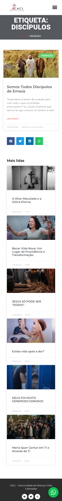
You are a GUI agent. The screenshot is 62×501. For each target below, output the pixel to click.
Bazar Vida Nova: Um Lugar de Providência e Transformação (28, 252)
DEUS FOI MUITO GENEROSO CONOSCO (27, 399)
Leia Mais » (13, 118)
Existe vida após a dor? (28, 351)
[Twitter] (31, 496)
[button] (55, 7)
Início (24, 36)
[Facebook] (24, 496)
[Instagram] (37, 496)
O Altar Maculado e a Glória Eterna (27, 200)
